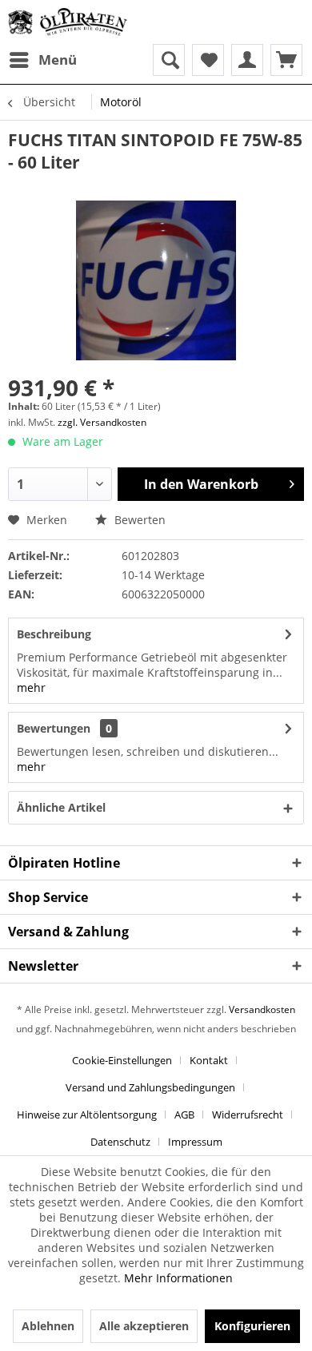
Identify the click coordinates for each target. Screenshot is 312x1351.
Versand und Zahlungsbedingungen (150, 1087)
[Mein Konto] (247, 60)
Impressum (195, 1141)
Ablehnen (48, 1325)
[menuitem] (42, 60)
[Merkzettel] (208, 60)
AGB (184, 1114)
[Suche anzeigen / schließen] (169, 60)
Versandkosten (262, 1009)
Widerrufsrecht (247, 1114)
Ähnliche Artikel (61, 807)
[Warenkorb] (286, 60)
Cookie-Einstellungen (122, 1060)
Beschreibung (54, 634)
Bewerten (138, 519)
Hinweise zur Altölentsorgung (87, 1114)
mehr (31, 687)
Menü (57, 59)
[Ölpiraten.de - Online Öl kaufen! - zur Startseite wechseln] (67, 22)
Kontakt (209, 1060)
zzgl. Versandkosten (102, 422)
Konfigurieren (252, 1325)
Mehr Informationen (178, 1277)
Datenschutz (120, 1141)
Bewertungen (53, 728)
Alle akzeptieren (144, 1325)
